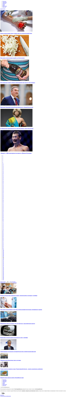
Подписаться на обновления (5, 396)
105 (3, 254)
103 (3, 252)
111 (3, 260)
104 (3, 253)
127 (3, 275)
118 (3, 267)
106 (3, 255)
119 (3, 268)
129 (3, 277)
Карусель (4, 385)
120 (3, 269)
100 (3, 250)
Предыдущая (2, 281)
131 (3, 279)
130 (3, 278)
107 (3, 256)
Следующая (13, 281)
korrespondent (2, 8)
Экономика (5, 2)
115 (3, 264)
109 (3, 258)
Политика (4, 1)
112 (3, 261)
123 (3, 272)
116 (3, 265)
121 (3, 270)
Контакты (2, 395)
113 (3, 262)
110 (3, 259)
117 (3, 266)
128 (3, 276)
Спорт (4, 4)
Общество (4, 3)
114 (3, 263)
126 (3, 274)
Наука (4, 5)
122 (3, 271)
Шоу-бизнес (5, 6)
